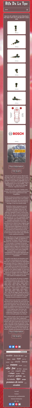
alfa (8, 368)
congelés (18, 371)
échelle (17, 361)
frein (24, 371)
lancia (24, 361)
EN (15, 401)
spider (26, 382)
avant (20, 365)
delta (22, 373)
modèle (9, 355)
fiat (13, 368)
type (19, 358)
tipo (18, 378)
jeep (12, 362)
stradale (16, 385)
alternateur (25, 369)
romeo (13, 364)
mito (24, 376)
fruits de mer (19, 356)
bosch (8, 365)
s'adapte (12, 373)
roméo (13, 359)
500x (12, 371)
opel (26, 356)
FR (18, 401)
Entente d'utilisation (16, 399)
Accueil (16, 391)
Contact (16, 394)
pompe (24, 379)
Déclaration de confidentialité (16, 396)
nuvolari (25, 365)
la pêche (18, 373)
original (11, 376)
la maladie (11, 379)
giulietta (19, 376)
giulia (24, 359)
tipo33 (9, 371)
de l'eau (19, 369)
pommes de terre (14, 382)
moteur (7, 362)
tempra (8, 359)
